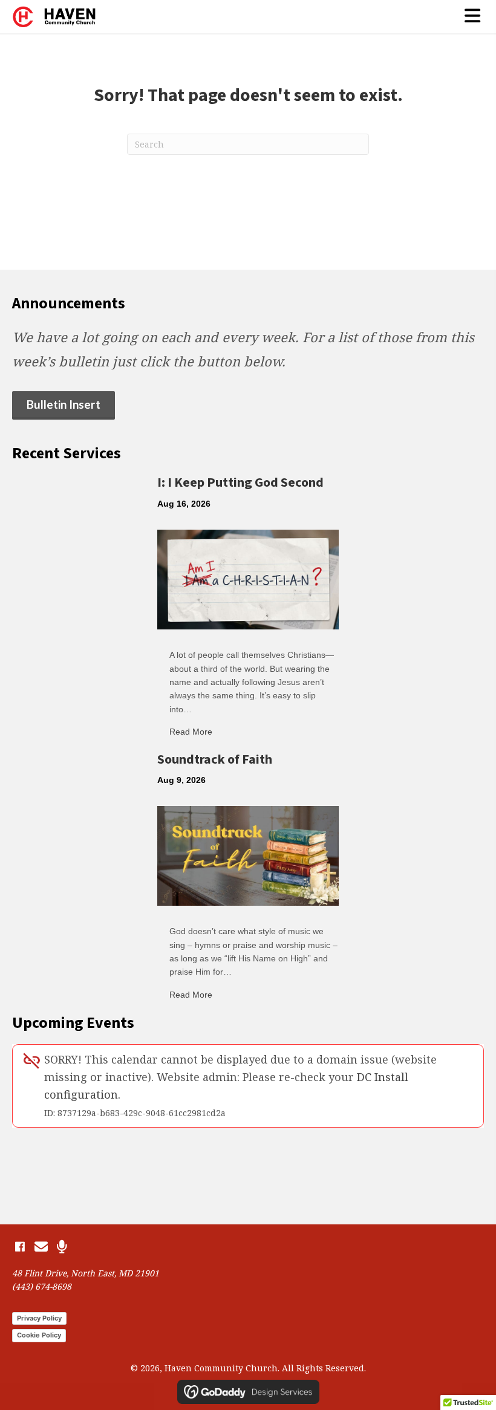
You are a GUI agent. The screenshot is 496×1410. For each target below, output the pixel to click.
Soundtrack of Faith (214, 759)
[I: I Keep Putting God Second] (248, 578)
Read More (190, 731)
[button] (19, 1247)
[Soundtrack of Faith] (248, 854)
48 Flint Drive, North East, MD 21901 (85, 1273)
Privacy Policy (39, 1318)
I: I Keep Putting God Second (240, 482)
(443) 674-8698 (41, 1286)
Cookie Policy (39, 1335)
